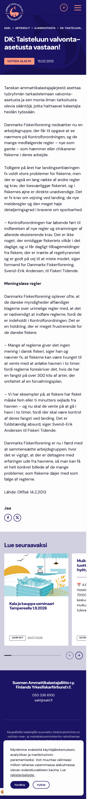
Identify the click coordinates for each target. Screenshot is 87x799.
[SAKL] (14, 12)
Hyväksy (20, 785)
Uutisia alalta (19, 61)
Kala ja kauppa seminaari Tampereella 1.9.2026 (31, 606)
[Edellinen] (69, 655)
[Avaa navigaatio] (78, 8)
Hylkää (41, 785)
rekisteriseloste (22, 775)
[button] (64, 7)
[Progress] (7, 655)
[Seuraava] (79, 655)
